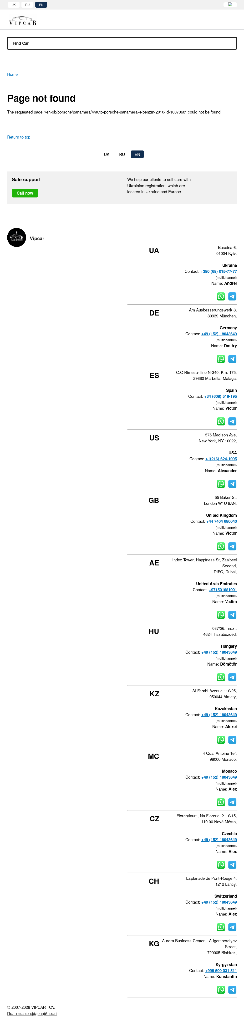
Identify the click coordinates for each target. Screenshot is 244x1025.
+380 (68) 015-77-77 (219, 271)
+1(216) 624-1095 (221, 458)
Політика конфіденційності (32, 1013)
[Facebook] (196, 233)
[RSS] (235, 233)
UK (13, 4)
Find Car (21, 43)
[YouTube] (222, 233)
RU (27, 4)
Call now (25, 193)
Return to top (18, 137)
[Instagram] (209, 233)
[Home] (26, 20)
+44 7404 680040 (221, 521)
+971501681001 (223, 589)
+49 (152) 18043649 (219, 333)
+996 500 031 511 (221, 970)
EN (41, 4)
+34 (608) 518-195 (220, 396)
